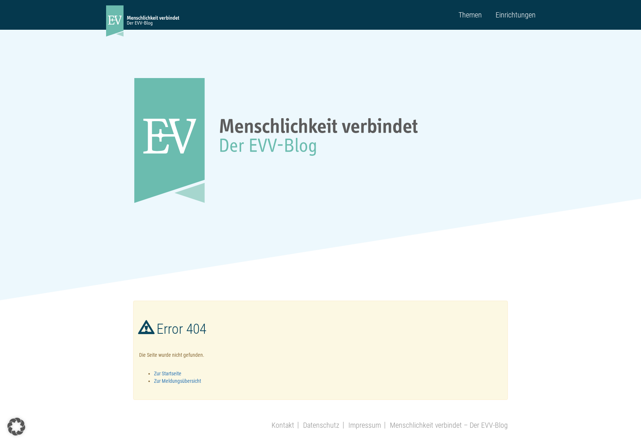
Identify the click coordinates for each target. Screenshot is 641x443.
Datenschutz (321, 425)
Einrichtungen (516, 14)
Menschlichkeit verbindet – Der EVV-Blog (449, 425)
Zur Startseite (167, 373)
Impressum (364, 425)
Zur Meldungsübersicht (177, 381)
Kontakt (283, 425)
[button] (16, 426)
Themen (470, 14)
